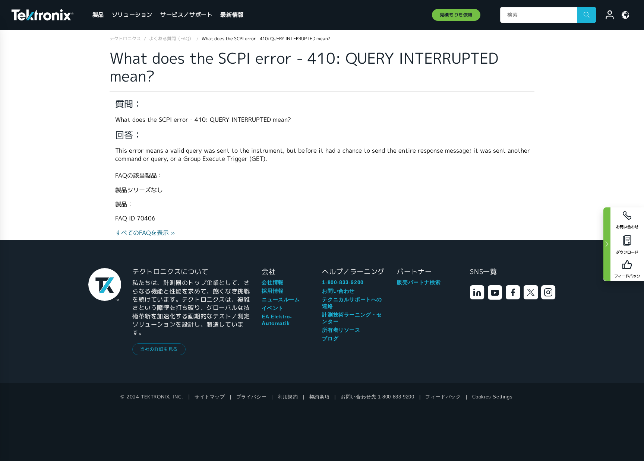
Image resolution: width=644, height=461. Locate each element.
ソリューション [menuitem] (132, 15)
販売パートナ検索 (419, 282)
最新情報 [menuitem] (231, 15)
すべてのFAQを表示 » (145, 233)
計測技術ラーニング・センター (352, 318)
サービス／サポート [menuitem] (186, 15)
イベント (272, 308)
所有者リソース (341, 330)
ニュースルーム (281, 299)
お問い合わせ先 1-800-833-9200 (377, 397)
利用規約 (288, 397)
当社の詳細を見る (159, 349)
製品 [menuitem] (98, 15)
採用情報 (272, 291)
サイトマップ (210, 397)
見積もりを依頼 (456, 15)
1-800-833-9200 (342, 282)
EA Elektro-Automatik (277, 320)
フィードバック (443, 397)
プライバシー (251, 397)
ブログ (330, 338)
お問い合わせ (338, 291)
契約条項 (319, 397)
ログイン (606, 16)
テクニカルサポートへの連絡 (352, 302)
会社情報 (272, 282)
